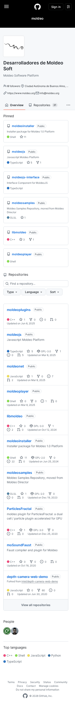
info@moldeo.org (49, 93)
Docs (20, 685)
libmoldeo (14, 416)
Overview (17, 105)
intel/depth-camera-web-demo (39, 581)
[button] (68, 105)
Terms (11, 682)
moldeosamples (19, 472)
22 (13, 461)
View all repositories (35, 605)
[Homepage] (37, 6)
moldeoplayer (18, 391)
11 (24, 136)
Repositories (45, 105)
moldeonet (15, 366)
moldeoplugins (19, 310)
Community (61, 682)
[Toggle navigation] (6, 6)
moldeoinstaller (19, 441)
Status (47, 682)
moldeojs (14, 334)
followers (13, 86)
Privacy (22, 682)
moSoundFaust (19, 545)
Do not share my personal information (37, 689)
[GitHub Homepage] (25, 696)
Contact (31, 685)
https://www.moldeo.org (21, 93)
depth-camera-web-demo (27, 577)
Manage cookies (48, 685)
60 (43, 590)
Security (35, 682)
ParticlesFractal (19, 509)
